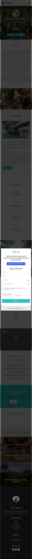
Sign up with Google (17, 263)
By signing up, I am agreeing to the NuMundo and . (14, 288)
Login (22, 308)
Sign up (16, 301)
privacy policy (11, 289)
